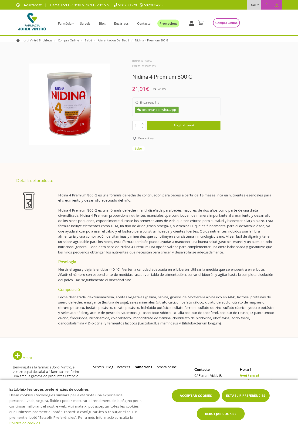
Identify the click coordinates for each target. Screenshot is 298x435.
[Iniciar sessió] (192, 23)
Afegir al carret (183, 125)
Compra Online (68, 40)
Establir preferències (245, 395)
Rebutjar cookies (220, 413)
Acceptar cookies (196, 395)
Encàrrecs (121, 23)
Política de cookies (24, 423)
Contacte (143, 23)
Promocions (168, 23)
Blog (102, 23)
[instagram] (276, 5)
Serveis (85, 23)
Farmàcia (64, 23)
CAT (254, 5)
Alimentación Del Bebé (113, 40)
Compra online (226, 23)
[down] (142, 126)
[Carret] (201, 22)
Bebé (88, 40)
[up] (142, 123)
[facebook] (266, 5)
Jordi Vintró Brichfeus (37, 40)
